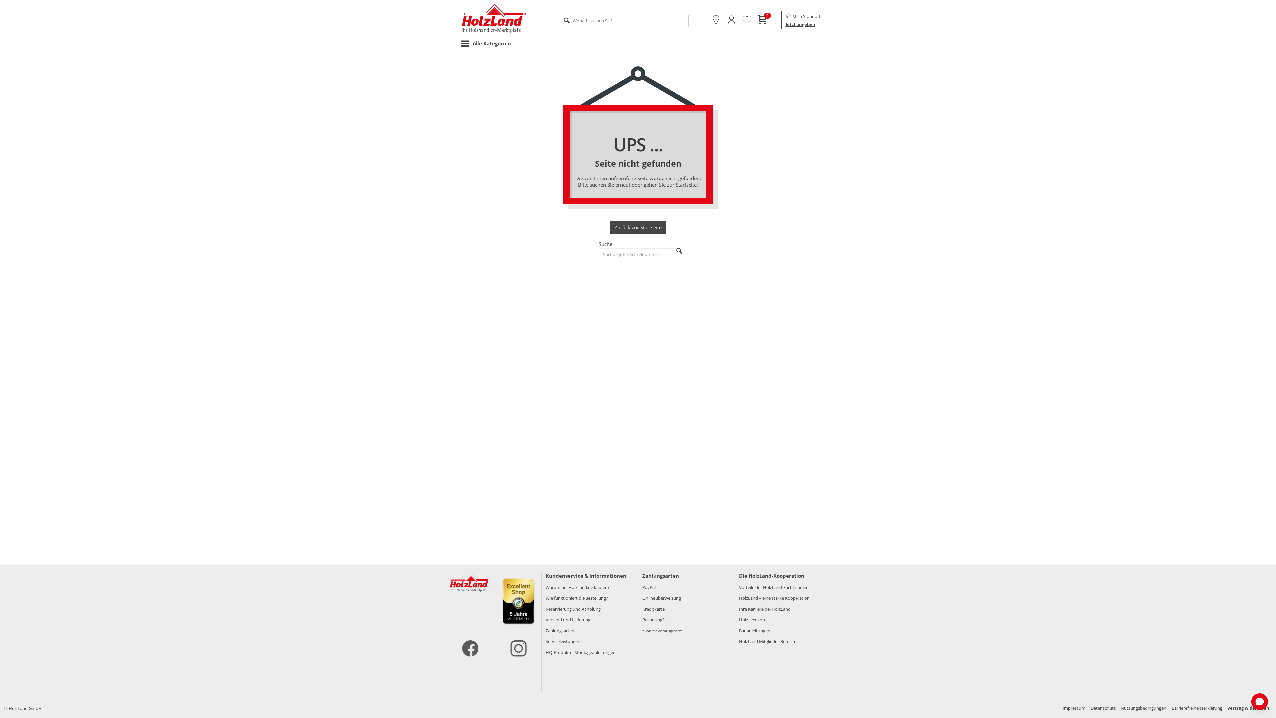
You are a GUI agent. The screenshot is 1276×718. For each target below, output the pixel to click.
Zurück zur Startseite (638, 227)
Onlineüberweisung (661, 598)
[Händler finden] (716, 20)
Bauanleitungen (754, 631)
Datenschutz (1103, 708)
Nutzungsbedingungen (1143, 708)
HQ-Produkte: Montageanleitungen (581, 652)
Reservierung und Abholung (573, 609)
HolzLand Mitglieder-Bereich (767, 641)
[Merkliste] (747, 20)
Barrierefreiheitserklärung (1197, 708)
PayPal (649, 587)
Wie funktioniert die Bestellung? (577, 598)
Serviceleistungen (563, 641)
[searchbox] (623, 20)
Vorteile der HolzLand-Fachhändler (773, 587)
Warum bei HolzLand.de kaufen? (578, 587)
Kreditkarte (653, 609)
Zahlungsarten (560, 631)
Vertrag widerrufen (1248, 708)
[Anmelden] (731, 20)
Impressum (1074, 708)
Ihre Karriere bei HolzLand (765, 609)
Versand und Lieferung (568, 620)
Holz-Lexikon (752, 620)
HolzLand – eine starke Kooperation (774, 598)
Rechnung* (653, 620)
